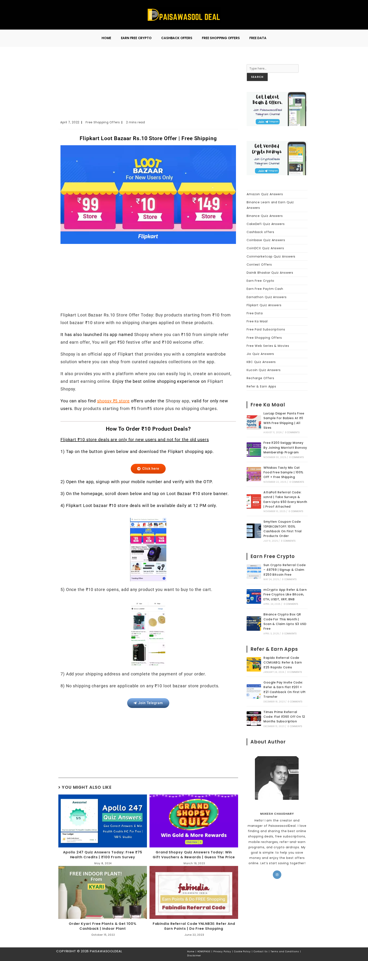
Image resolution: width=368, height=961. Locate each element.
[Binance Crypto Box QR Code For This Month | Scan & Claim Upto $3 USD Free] (254, 623)
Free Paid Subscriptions (266, 329)
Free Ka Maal (257, 321)
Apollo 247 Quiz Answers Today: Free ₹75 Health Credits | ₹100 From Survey (102, 854)
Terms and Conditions (285, 951)
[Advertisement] (148, 88)
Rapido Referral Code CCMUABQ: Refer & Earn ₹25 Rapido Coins (282, 662)
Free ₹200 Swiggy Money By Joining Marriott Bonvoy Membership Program (285, 447)
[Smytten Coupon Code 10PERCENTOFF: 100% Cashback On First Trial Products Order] (254, 531)
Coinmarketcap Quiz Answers (271, 256)
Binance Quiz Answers (265, 216)
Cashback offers (260, 232)
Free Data (255, 313)
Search (252, 61)
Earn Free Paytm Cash (265, 289)
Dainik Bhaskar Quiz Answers (270, 273)
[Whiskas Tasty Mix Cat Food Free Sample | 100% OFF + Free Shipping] (254, 474)
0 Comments (292, 432)
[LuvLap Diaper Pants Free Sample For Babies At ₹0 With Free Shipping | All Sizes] (254, 422)
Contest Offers (259, 264)
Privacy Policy (222, 951)
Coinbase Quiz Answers (266, 240)
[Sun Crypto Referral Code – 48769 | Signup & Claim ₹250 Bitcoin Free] (254, 571)
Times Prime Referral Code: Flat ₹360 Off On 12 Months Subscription (284, 717)
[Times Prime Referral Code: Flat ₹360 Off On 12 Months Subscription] (254, 718)
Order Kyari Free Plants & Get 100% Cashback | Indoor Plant (103, 926)
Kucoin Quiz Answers (264, 370)
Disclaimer (194, 955)
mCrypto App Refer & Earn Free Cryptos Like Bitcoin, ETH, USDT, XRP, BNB (285, 594)
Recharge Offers (260, 378)
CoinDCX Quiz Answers (265, 248)
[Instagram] (277, 874)
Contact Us (261, 951)
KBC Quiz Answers (261, 362)
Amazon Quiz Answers (265, 194)
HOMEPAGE (203, 951)
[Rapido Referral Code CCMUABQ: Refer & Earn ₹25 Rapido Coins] (254, 664)
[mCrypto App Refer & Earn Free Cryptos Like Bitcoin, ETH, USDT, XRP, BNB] (254, 596)
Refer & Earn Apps (261, 386)
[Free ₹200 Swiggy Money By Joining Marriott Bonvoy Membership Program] (254, 449)
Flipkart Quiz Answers (264, 305)
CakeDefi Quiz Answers (266, 224)
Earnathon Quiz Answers (267, 297)
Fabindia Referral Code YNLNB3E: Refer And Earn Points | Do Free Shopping (194, 926)
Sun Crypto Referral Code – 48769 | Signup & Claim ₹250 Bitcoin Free (284, 570)
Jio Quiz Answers (260, 354)
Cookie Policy (242, 951)
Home (190, 951)
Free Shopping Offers (103, 122)
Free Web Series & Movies (268, 346)
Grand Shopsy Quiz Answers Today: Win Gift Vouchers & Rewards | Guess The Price (194, 854)
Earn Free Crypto (260, 281)
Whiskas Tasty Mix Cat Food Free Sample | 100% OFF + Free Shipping (283, 472)
